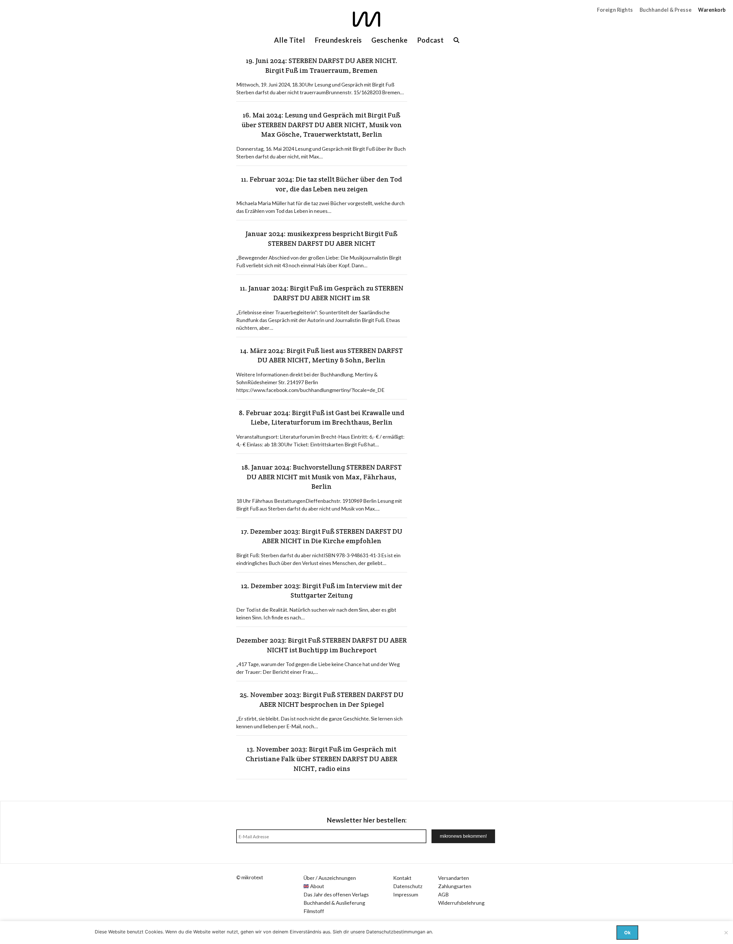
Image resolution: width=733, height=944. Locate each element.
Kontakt (402, 878)
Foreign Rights (615, 10)
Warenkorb (712, 10)
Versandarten (453, 878)
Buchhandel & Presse (665, 10)
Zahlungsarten (454, 886)
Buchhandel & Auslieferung (334, 903)
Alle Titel (289, 40)
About (317, 886)
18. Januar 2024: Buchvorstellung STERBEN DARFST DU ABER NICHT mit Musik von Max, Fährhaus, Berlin (322, 477)
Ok (627, 932)
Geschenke (389, 40)
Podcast (430, 40)
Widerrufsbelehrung (461, 903)
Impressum (405, 894)
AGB (443, 894)
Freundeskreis (338, 40)
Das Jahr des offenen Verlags (336, 894)
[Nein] (726, 932)
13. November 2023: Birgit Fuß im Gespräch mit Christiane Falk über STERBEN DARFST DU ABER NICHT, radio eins (321, 759)
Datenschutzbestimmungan (395, 932)
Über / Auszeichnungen (330, 878)
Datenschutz (407, 886)
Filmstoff (314, 911)
